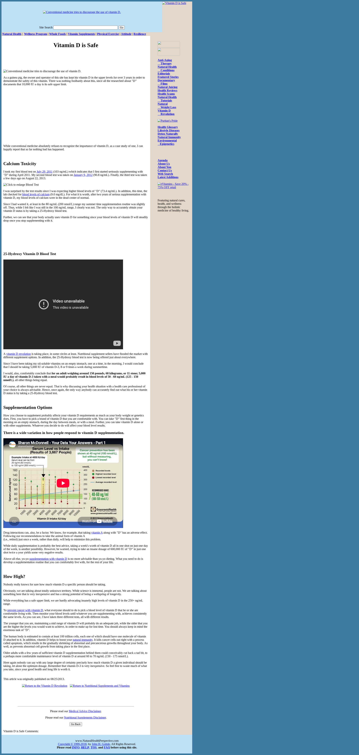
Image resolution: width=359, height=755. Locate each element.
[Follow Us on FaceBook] (169, 46)
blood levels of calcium (36, 194)
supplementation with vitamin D (48, 558)
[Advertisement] (76, 61)
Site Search (46, 27)
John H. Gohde (101, 744)
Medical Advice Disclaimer (85, 711)
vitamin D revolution (18, 353)
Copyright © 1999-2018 (72, 744)
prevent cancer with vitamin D (25, 610)
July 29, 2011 (45, 171)
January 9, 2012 (83, 175)
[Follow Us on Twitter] (169, 54)
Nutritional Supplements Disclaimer (85, 717)
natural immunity (83, 639)
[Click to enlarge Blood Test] (21, 184)
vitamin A (97, 532)
